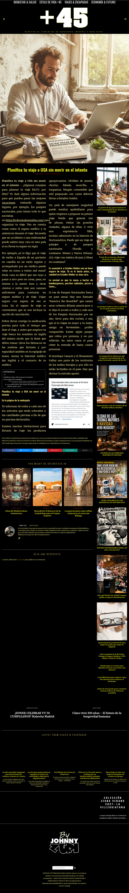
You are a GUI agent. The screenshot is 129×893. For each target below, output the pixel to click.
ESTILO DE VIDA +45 (50, 2)
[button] (75, 868)
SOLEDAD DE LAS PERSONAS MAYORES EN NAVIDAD (112, 454)
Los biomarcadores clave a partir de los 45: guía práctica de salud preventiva (112, 309)
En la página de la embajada (13, 379)
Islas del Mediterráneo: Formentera (16, 512)
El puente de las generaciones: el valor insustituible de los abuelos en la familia (112, 210)
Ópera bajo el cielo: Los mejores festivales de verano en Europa (115, 774)
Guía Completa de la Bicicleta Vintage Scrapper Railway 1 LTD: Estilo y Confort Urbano (111, 656)
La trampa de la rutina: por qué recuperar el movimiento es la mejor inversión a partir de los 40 (112, 358)
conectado (21, 560)
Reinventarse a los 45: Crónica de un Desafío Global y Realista (112, 407)
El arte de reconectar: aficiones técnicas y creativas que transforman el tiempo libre (112, 259)
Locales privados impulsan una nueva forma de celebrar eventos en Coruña (13, 774)
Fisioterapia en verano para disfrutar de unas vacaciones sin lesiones (112, 668)
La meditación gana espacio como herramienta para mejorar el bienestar (112, 679)
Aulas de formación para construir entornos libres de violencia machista (111, 691)
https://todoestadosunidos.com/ (25, 220)
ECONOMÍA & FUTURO (103, 2)
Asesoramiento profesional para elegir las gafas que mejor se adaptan (112, 645)
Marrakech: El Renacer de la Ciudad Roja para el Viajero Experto (47, 513)
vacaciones (8, 202)
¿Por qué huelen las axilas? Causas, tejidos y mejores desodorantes (111, 596)
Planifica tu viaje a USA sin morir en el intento (18, 377)
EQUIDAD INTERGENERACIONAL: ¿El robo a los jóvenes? (112, 549)
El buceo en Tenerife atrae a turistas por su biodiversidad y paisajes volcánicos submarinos (89, 775)
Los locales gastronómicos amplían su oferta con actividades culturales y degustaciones (39, 775)
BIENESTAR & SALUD (25, 2)
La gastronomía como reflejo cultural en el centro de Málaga (78, 513)
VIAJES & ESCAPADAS (76, 2)
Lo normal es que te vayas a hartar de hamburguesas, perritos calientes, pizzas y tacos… (25, 385)
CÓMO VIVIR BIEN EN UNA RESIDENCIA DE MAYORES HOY (112, 501)
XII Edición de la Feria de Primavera (64, 773)
